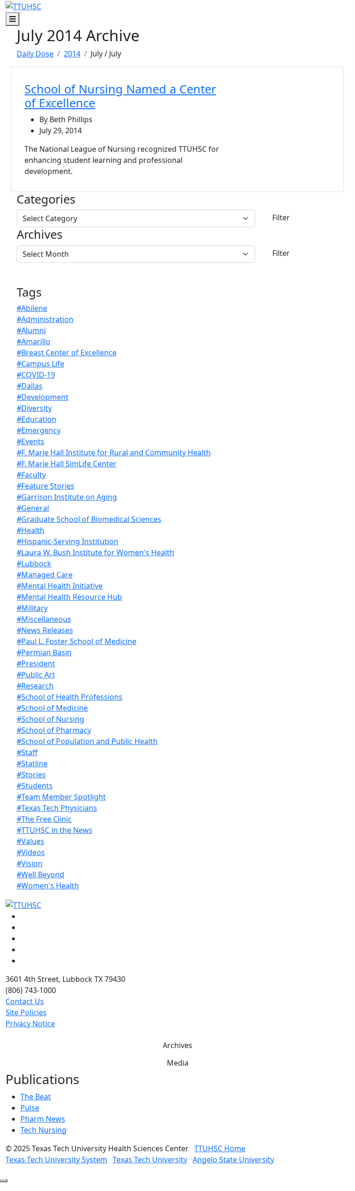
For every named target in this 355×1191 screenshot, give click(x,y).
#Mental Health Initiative (60, 586)
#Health (30, 530)
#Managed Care (45, 575)
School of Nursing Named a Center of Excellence (120, 96)
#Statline (32, 763)
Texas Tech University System (56, 1159)
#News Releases (45, 630)
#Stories (31, 774)
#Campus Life (40, 364)
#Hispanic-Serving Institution (67, 541)
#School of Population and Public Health (87, 741)
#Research (35, 686)
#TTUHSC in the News (54, 830)
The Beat (35, 1097)
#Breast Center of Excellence (66, 352)
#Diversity (34, 408)
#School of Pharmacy (54, 730)
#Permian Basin (44, 652)
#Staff (27, 752)
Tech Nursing (43, 1130)
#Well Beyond (40, 874)
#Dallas (30, 386)
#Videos (31, 852)
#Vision (30, 863)
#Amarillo (33, 341)
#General (33, 508)
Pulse (29, 1108)
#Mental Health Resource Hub (69, 597)
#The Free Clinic (44, 819)
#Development (42, 397)
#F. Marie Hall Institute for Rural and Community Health (114, 452)
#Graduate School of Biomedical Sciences (89, 519)
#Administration (45, 319)
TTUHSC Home (219, 1148)
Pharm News (42, 1119)
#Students (35, 786)
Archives (39, 234)
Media (178, 1063)
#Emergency (39, 430)
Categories (46, 199)
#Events (30, 441)
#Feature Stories (45, 486)
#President (36, 663)
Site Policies (26, 1012)
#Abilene (32, 308)
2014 (72, 54)
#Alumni (31, 330)
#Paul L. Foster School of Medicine (76, 641)
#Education (36, 419)
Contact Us (25, 1001)
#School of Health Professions (69, 697)
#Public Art (36, 675)
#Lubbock (34, 563)
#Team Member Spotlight (61, 797)
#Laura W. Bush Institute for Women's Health (95, 552)
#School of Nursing (50, 719)
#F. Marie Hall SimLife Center (66, 464)
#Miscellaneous (44, 619)
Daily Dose (35, 54)
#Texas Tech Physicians (57, 808)
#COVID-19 (36, 375)
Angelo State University (233, 1159)
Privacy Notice (30, 1023)
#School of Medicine (52, 708)
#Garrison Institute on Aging (67, 497)
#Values (30, 841)
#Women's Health (48, 886)
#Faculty (31, 475)
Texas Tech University (150, 1159)
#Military (32, 608)
